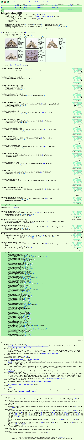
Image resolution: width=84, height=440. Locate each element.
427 (70, 419)
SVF (45, 37)
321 (66, 415)
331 (53, 419)
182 (79, 422)
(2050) (29, 19)
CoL (24, 24)
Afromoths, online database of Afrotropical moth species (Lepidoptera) (28, 346)
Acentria (17, 5)
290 (41, 138)
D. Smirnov (40, 48)
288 (43, 112)
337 (79, 415)
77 (43, 235)
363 (38, 15)
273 (29, 415)
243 (45, 419)
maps (79, 75)
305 (54, 415)
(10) (35, 235)
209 (54, 413)
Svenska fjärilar (12, 384)
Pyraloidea (38, 2)
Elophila (25, 7)
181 (42, 212)
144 (47, 221)
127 (16, 403)
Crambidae (46, 2)
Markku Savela (62, 437)
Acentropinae (54, 2)
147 (41, 26)
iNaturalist (30, 24)
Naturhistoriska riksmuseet (25, 384)
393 (16, 424)
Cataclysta (40, 5)
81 (31, 412)
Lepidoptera (23, 2)
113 (53, 412)
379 (61, 419)
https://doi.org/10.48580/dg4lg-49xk (55, 378)
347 (42, 104)
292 (41, 172)
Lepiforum (11, 371)
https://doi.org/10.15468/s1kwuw (22, 347)
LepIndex (13, 24)
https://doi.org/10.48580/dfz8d (49, 353)
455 (13, 407)
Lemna (12, 65)
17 (64, 410)
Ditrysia (31, 2)
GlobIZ (16, 21)
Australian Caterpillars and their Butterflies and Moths (23, 359)
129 (65, 412)
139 (75, 399)
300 (38, 212)
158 (60, 422)
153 (45, 198)
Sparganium (23, 65)
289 (43, 121)
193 (41, 413)
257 (16, 415)
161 (16, 413)
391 (48, 227)
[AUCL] (15, 17)
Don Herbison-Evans (46, 70)
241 (79, 413)
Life (12, 2)
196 (23, 424)
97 (42, 412)
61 (47, 432)
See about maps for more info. (27, 391)
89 (53, 422)
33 (75, 410)
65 (21, 412)
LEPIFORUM (38, 37)
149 (45, 189)
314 (39, 19)
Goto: (2, 11)
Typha (17, 65)
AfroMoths (18, 24)
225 (66, 413)
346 (37, 16)
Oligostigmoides (27, 5)
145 (77, 412)
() (55, 5)
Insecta (16, 2)
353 (18, 416)
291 (43, 155)
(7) (34, 227)
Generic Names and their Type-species (39, 381)
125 (58, 429)
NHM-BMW (38, 24)
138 (30, 215)
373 (76, 406)
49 (11, 412)
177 (29, 413)
